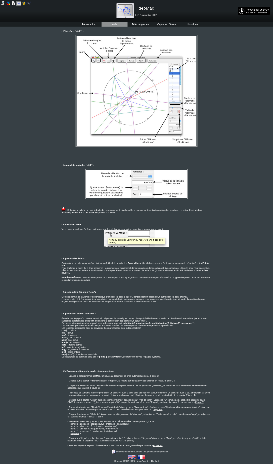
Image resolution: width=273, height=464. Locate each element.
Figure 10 (157, 445)
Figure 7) (101, 416)
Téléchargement (140, 24)
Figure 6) (158, 409)
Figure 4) (191, 395)
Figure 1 (154, 376)
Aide (114, 24)
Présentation (89, 24)
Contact (155, 461)
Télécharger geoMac (257, 11)
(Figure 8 (75, 433)
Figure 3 (95, 388)
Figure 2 (169, 380)
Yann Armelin (143, 461)
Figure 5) (199, 402)
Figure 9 (129, 440)
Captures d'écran (166, 24)
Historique (192, 24)
